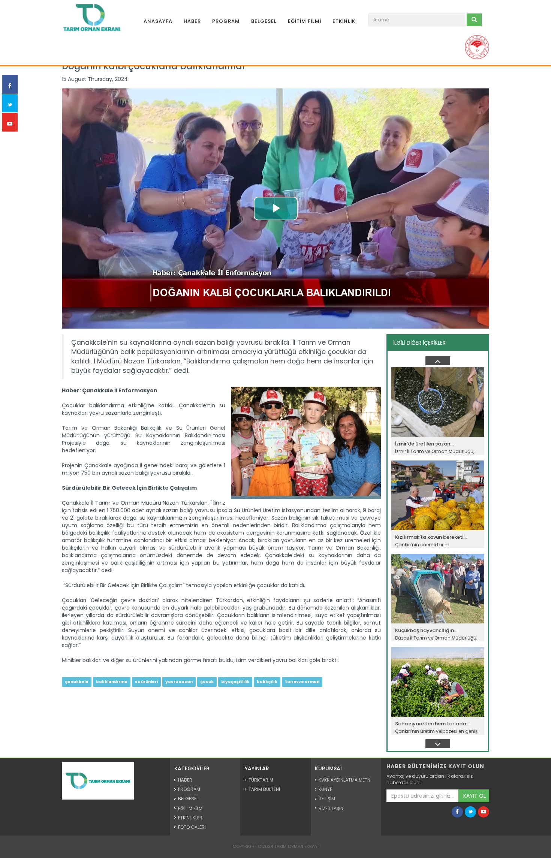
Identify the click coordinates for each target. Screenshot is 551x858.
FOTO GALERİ (192, 827)
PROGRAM (226, 21)
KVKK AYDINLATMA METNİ (345, 780)
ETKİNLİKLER (190, 818)
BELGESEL (264, 21)
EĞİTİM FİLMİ (304, 21)
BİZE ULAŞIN (331, 808)
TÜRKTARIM (261, 780)
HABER (192, 21)
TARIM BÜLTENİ (264, 789)
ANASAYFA (158, 21)
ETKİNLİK (343, 21)
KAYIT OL (474, 796)
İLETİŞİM (327, 798)
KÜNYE (325, 789)
